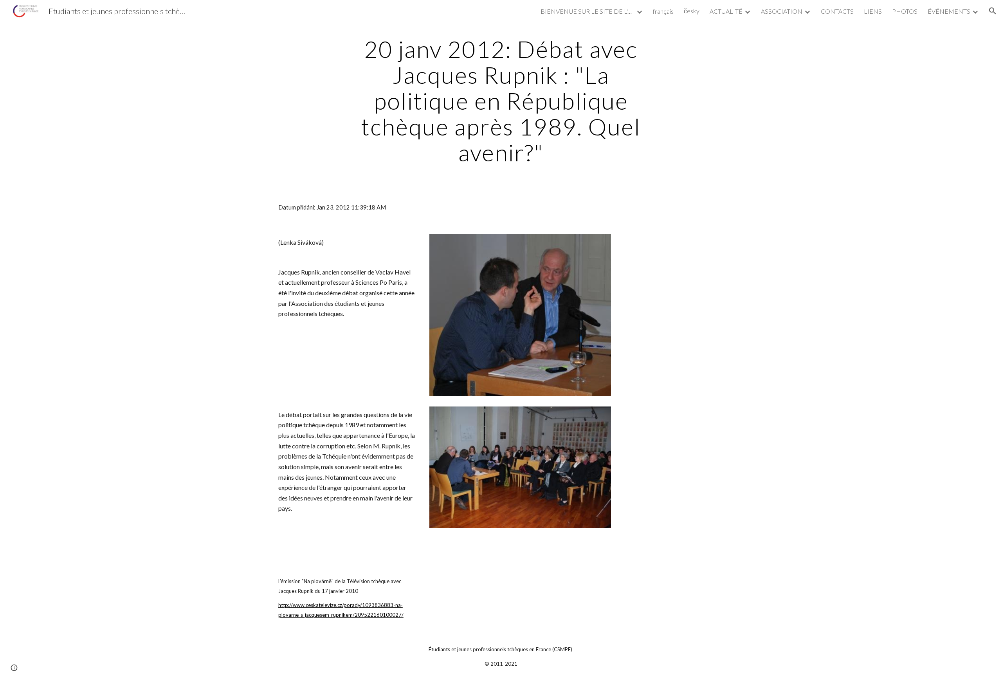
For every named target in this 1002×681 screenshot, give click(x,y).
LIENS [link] (873, 11)
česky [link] (691, 10)
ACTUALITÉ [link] (726, 11)
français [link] (663, 11)
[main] (501, 100)
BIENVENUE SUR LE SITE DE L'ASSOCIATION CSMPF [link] (587, 11)
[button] (992, 11)
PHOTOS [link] (904, 11)
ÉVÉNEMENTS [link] (949, 11)
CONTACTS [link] (837, 11)
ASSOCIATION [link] (781, 11)
